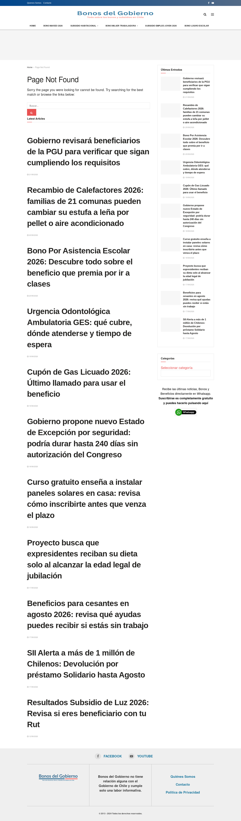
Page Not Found (42, 67)
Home (33, 25)
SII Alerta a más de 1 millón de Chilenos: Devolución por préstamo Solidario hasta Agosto (86, 663)
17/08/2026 (33, 587)
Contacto (47, 3)
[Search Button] (31, 112)
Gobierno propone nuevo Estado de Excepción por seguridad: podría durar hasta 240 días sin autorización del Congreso (196, 215)
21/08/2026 (33, 174)
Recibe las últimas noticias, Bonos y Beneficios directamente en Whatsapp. (186, 396)
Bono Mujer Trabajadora (121, 25)
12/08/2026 (33, 736)
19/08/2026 (33, 356)
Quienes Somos (34, 3)
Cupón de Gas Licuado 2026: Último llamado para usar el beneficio (79, 383)
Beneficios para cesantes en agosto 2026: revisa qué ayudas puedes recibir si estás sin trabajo (87, 614)
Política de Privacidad (183, 792)
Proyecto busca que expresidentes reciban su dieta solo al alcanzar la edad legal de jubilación (197, 272)
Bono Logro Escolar (197, 25)
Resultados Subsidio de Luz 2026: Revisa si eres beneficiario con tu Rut (88, 713)
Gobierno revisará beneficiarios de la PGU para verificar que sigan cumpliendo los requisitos (88, 151)
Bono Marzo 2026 (53, 25)
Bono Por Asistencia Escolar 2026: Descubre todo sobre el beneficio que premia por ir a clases (196, 142)
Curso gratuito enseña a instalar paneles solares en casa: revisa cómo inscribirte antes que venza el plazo (197, 246)
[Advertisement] (120, 44)
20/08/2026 (33, 235)
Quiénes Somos (183, 776)
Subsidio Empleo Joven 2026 (161, 25)
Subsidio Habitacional (83, 25)
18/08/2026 (33, 466)
